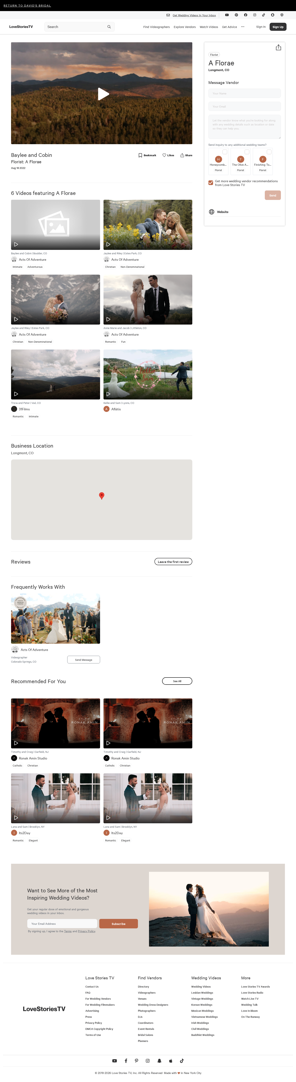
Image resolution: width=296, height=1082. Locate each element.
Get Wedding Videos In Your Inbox (194, 15)
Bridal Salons (145, 1035)
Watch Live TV (250, 998)
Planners (143, 1041)
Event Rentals (146, 1029)
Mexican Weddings (202, 1011)
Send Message (83, 659)
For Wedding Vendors (98, 998)
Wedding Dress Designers (153, 1004)
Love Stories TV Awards (255, 986)
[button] (102, 93)
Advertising (92, 1011)
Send (272, 195)
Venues (142, 998)
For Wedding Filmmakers (100, 1004)
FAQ (87, 992)
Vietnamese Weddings (204, 1017)
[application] (101, 93)
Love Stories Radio (252, 992)
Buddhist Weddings (202, 1035)
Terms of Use (93, 1035)
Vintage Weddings (202, 998)
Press (88, 1017)
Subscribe (118, 924)
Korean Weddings (201, 1004)
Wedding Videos (201, 986)
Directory (143, 986)
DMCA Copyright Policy (99, 1029)
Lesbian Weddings (202, 992)
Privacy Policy (86, 931)
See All (177, 681)
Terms (68, 931)
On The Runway (250, 1017)
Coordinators (145, 1023)
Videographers (146, 992)
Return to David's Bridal (27, 5)
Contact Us (91, 986)
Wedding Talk (249, 1004)
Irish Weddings (200, 1023)
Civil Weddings (200, 1029)
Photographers (146, 1011)
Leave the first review (173, 561)
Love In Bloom (249, 1011)
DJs (140, 1017)
